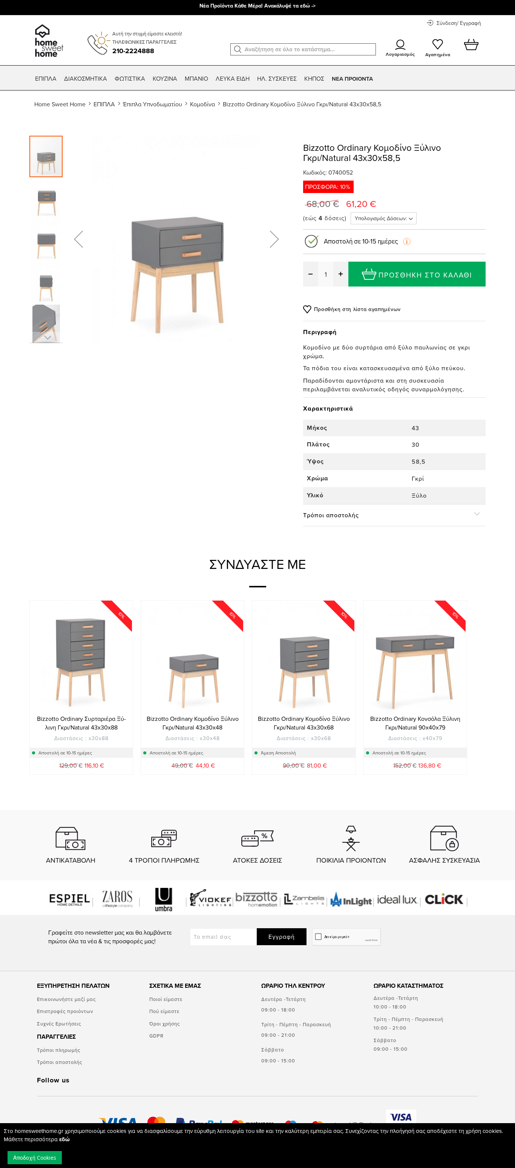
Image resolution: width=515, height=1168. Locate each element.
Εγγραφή (281, 936)
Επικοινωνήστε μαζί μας (66, 999)
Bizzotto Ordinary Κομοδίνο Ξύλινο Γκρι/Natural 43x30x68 (304, 722)
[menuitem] (45, 78)
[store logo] (48, 37)
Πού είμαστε (164, 1011)
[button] (238, 49)
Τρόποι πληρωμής (58, 1050)
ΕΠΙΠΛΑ (104, 104)
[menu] (257, 78)
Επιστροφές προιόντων (65, 1011)
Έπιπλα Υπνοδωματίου (152, 104)
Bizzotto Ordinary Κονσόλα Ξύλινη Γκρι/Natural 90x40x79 (415, 722)
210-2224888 (133, 51)
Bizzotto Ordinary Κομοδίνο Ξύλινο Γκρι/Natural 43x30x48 (193, 722)
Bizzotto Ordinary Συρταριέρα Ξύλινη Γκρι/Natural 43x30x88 (81, 722)
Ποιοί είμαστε (165, 999)
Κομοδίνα (202, 104)
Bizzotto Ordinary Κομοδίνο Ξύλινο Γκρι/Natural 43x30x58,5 (302, 104)
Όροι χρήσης (164, 1023)
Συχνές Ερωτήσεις (59, 1023)
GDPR (156, 1035)
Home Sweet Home (60, 104)
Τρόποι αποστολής (59, 1062)
